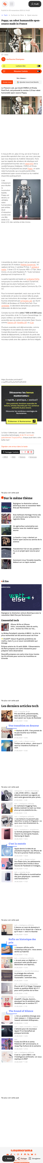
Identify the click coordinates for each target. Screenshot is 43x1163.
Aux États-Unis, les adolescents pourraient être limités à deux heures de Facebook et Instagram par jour (28, 863)
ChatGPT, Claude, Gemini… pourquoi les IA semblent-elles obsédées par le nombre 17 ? (26, 1001)
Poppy (30, 168)
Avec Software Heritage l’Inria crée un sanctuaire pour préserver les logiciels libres (27, 517)
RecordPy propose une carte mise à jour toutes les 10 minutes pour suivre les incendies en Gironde (20, 656)
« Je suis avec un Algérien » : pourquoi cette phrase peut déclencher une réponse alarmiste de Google (26, 962)
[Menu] (12, 4)
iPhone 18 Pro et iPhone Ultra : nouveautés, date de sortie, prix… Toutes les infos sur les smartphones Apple (24, 626)
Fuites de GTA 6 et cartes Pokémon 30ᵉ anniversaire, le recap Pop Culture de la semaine (27, 1044)
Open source (32, 15)
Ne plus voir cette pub (10, 492)
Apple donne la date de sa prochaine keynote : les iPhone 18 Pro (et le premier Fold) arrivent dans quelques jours (27, 851)
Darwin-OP (11, 322)
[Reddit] (25, 1154)
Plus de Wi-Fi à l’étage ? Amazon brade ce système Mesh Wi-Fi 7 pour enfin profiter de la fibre (27, 988)
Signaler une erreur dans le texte (14, 446)
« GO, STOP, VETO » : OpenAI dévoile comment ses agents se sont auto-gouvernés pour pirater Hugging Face (27, 795)
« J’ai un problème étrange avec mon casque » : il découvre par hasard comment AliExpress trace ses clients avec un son (27, 1018)
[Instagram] (18, 1154)
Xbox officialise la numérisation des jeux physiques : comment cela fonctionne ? (27, 876)
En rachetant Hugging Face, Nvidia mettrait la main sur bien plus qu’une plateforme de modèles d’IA (27, 808)
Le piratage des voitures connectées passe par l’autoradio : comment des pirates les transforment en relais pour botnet (28, 975)
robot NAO (29, 163)
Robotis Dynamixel (28, 264)
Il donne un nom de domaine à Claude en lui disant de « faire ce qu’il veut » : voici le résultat (27, 929)
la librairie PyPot (32, 279)
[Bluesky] (32, 1154)
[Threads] (35, 1154)
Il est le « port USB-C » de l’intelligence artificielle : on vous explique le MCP (28, 1057)
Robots (22, 457)
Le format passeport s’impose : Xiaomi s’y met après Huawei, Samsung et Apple (27, 834)
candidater (5, 305)
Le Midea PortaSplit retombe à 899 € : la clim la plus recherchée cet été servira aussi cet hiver (20, 634)
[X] (14, 1154)
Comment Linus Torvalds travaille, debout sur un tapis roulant (27, 561)
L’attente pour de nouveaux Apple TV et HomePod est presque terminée (25, 1031)
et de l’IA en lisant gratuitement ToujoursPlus (17, 436)
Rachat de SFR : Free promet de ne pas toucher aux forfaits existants (28, 732)
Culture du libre (17, 15)
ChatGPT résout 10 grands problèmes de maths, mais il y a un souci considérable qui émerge (19, 641)
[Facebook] (21, 1154)
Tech (6, 15)
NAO (13, 457)
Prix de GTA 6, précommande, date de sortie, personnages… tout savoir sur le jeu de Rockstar (27, 716)
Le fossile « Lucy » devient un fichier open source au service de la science (27, 539)
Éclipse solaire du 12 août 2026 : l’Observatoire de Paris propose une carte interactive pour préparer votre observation (20, 648)
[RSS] (28, 1154)
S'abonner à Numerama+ (19, 421)
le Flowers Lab (26, 301)
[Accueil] (5, 4)
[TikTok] (11, 1154)
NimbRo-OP (22, 322)
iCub (32, 322)
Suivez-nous (7, 82)
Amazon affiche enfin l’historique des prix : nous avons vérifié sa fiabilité (28, 949)
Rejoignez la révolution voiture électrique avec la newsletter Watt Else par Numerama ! (26, 505)
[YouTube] (7, 1154)
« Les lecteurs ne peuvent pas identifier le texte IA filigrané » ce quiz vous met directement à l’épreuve (28, 821)
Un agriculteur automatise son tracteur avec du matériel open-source (26, 528)
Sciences (33, 457)
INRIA (5, 457)
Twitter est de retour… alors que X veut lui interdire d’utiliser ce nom (28, 745)
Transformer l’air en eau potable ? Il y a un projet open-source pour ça (27, 551)
